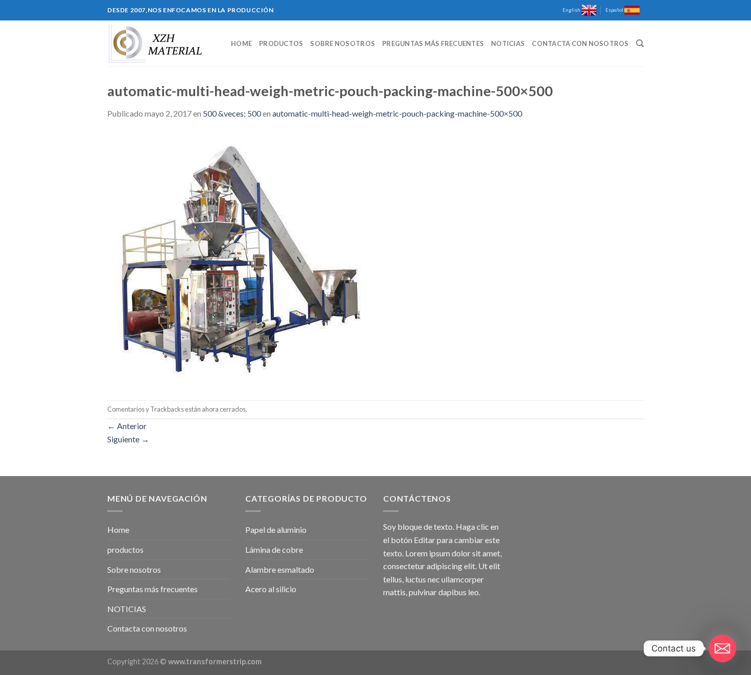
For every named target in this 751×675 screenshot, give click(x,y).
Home (241, 43)
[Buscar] (640, 43)
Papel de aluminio (276, 529)
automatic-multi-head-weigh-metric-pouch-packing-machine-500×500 (397, 113)
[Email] (722, 648)
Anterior (127, 426)
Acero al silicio (270, 589)
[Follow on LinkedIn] (649, 15)
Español (614, 10)
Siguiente (128, 439)
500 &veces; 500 (232, 113)
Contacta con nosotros (580, 43)
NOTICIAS (508, 43)
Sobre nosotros (342, 43)
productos (281, 43)
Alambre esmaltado (279, 569)
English (571, 10)
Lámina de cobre (274, 549)
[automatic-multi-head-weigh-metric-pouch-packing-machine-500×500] (235, 259)
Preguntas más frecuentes (433, 43)
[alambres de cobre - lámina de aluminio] (158, 43)
